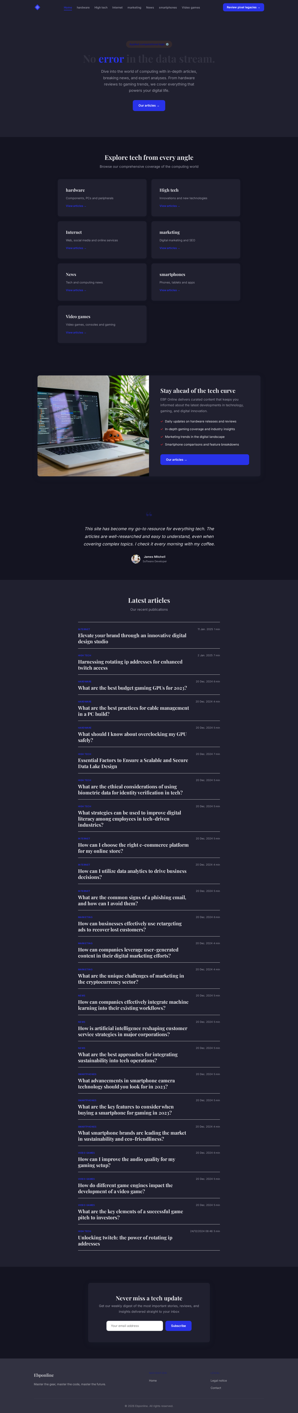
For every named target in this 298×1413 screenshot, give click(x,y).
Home (68, 7)
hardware (83, 7)
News (150, 7)
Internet (117, 7)
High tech (100, 7)
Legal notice (219, 1380)
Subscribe (178, 1326)
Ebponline (44, 1375)
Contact (216, 1387)
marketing (134, 7)
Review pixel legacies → (243, 7)
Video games (191, 7)
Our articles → (149, 105)
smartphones (168, 7)
